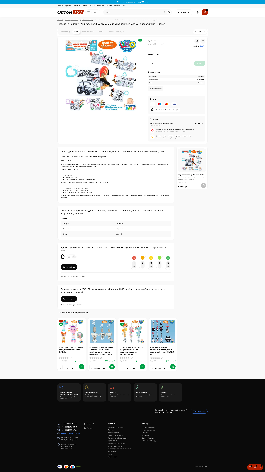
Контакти (117, 6)
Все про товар (65, 32)
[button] (201, 313)
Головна (60, 6)
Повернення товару (149, 441)
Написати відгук (69, 267)
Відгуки (101, 32)
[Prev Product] (196, 32)
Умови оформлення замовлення (119, 449)
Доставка (76, 6)
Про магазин (112, 441)
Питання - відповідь (116, 32)
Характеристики (88, 32)
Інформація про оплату (116, 427)
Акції (124, 6)
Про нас (68, 6)
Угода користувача (115, 446)
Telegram (90, 428)
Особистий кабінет (148, 427)
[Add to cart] (81, 366)
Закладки (145, 432)
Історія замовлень (148, 430)
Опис (76, 32)
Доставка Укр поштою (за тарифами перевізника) (174, 136)
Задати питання (68, 299)
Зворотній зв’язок (148, 438)
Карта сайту (112, 457)
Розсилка (145, 435)
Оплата (84, 6)
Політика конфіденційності (117, 438)
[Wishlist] (202, 41)
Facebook (90, 424)
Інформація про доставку (117, 443)
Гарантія (109, 6)
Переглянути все (155, 88)
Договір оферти (113, 432)
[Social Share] (204, 32)
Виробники (112, 451)
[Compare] (196, 41)
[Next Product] (200, 32)
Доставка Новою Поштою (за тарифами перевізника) (175, 129)
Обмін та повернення (96, 6)
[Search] (164, 12)
